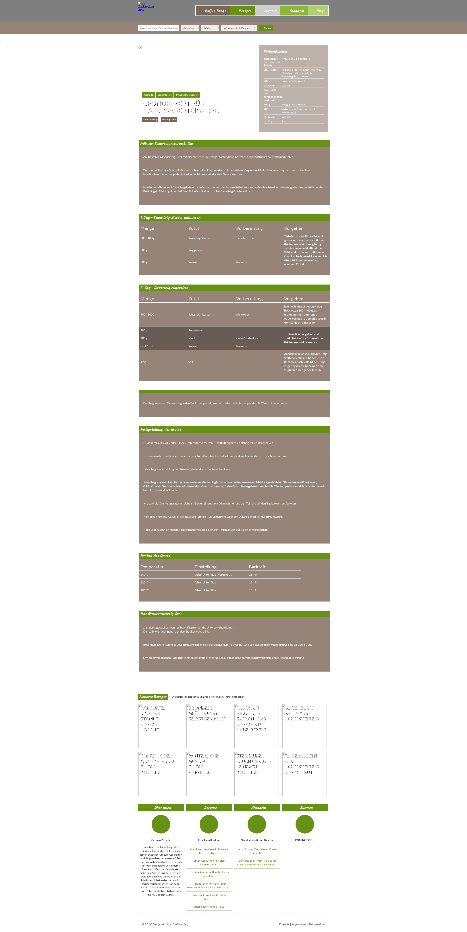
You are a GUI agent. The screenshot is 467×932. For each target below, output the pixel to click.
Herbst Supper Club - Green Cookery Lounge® (258, 851)
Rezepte (245, 11)
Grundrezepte (165, 94)
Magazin (297, 11)
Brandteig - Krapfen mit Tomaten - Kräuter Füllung (209, 851)
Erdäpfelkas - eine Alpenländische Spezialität (210, 874)
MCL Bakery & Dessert (187, 94)
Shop (321, 11)
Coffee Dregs (215, 11)
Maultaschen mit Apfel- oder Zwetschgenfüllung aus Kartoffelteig (208, 885)
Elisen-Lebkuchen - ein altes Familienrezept (210, 862)
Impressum (299, 924)
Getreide (148, 94)
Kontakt (284, 924)
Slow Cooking (150, 119)
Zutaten (270, 11)
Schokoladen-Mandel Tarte (209, 906)
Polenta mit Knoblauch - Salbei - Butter (210, 897)
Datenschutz (317, 924)
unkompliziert (169, 119)
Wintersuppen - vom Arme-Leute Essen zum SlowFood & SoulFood (257, 862)
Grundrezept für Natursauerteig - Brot (182, 106)
